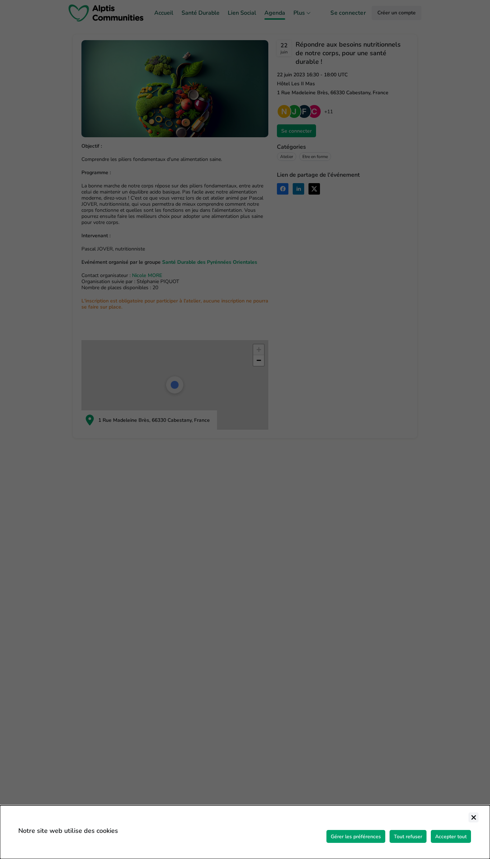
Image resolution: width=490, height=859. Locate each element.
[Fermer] (473, 817)
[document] (245, 832)
